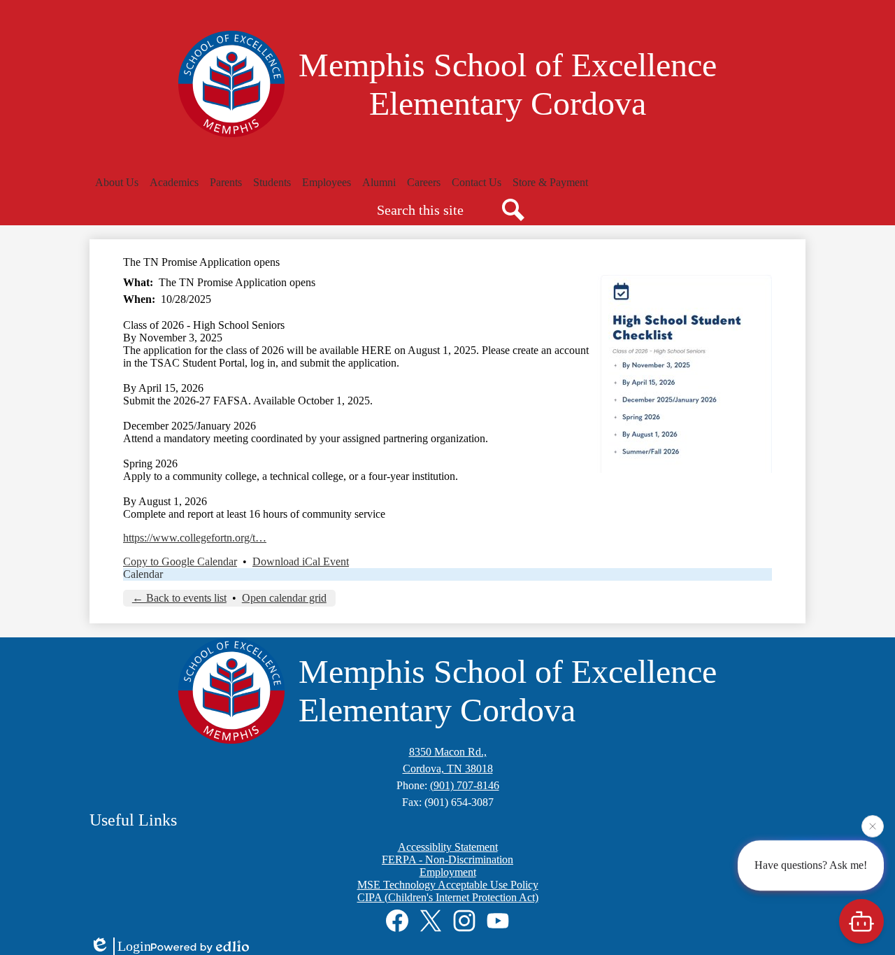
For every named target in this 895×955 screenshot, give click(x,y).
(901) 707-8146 (464, 785)
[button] (117, 182)
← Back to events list (179, 598)
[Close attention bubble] (872, 825)
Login (134, 946)
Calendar (143, 574)
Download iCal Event (300, 561)
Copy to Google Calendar (180, 561)
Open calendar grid (284, 598)
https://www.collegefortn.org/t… (194, 538)
